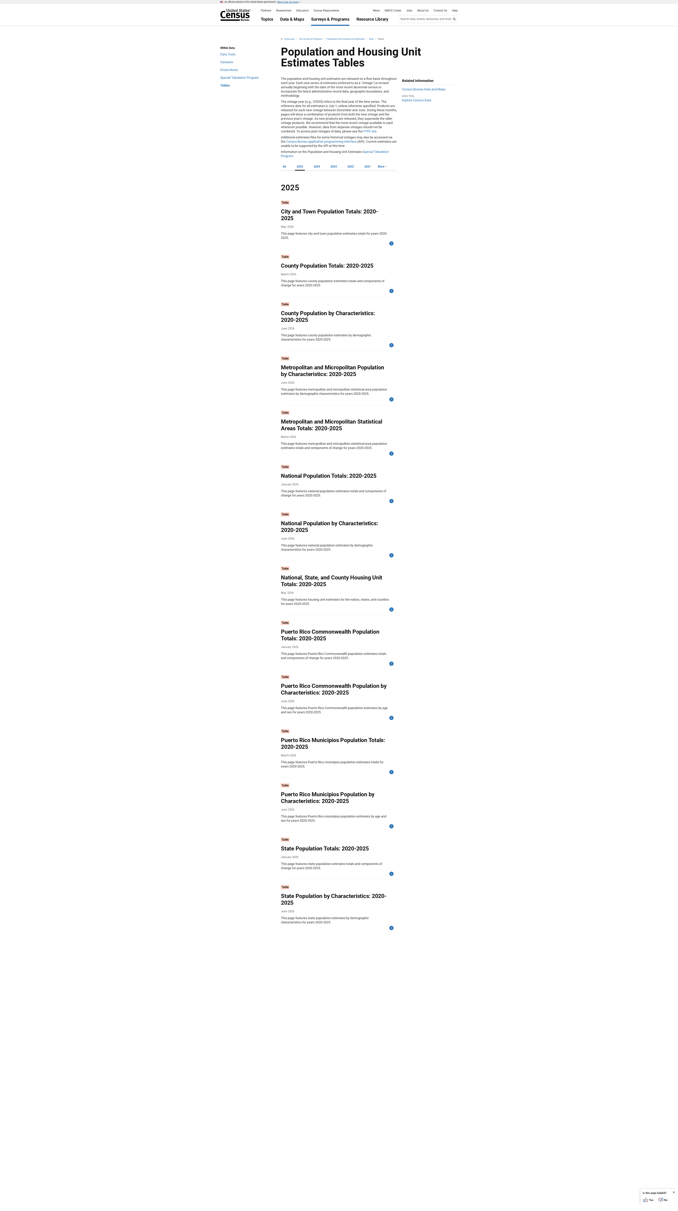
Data (371, 39)
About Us (423, 10)
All (284, 166)
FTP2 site (370, 131)
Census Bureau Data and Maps (423, 89)
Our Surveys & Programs (311, 39)
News (376, 10)
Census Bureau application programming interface (321, 141)
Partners (266, 10)
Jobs (409, 10)
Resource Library (372, 19)
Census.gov (290, 39)
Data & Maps (292, 19)
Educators (302, 10)
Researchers (283, 10)
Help (455, 10)
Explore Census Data (416, 100)
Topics (267, 19)
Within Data (227, 48)
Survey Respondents (326, 10)
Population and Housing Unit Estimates (346, 39)
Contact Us (440, 10)
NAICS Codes (393, 10)
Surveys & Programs (330, 19)
